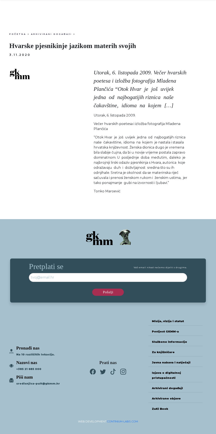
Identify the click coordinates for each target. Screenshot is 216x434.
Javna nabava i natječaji (171, 362)
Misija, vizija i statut (168, 321)
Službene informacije (169, 341)
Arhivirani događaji (51, 34)
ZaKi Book (160, 408)
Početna (17, 34)
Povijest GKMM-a (165, 331)
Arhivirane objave (166, 398)
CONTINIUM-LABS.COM (122, 421)
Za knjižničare (163, 352)
